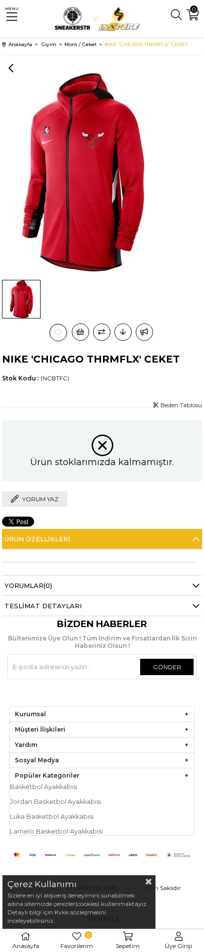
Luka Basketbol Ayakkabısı (52, 816)
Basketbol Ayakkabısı (43, 787)
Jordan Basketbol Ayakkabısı (55, 801)
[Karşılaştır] (101, 332)
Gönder (167, 667)
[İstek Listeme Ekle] (80, 332)
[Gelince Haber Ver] (144, 332)
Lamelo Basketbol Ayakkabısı (56, 831)
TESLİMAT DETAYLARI (43, 606)
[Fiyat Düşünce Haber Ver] (123, 332)
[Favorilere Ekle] (58, 332)
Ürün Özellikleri (37, 539)
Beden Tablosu (180, 405)
